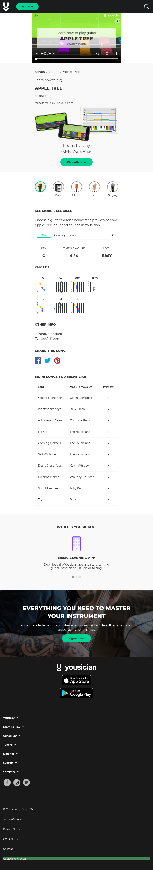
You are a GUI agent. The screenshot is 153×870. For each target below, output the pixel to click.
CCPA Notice (11, 839)
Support (8, 762)
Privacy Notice (12, 829)
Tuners (7, 744)
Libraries (8, 753)
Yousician (9, 717)
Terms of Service (13, 819)
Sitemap (8, 848)
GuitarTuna (10, 735)
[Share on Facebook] (38, 360)
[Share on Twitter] (47, 360)
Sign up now (76, 638)
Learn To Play (11, 726)
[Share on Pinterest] (57, 360)
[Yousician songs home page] (6, 6)
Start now (27, 6)
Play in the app (76, 162)
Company (9, 771)
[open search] (146, 6)
